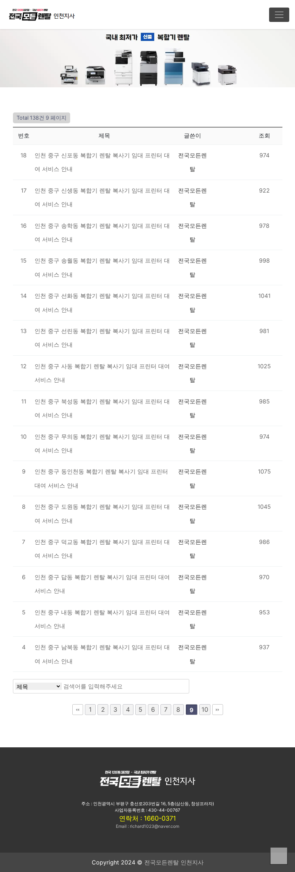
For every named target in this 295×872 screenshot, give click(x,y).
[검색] (180, 686)
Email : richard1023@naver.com (147, 826)
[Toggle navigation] (279, 15)
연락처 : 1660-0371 (147, 818)
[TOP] (279, 856)
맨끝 (217, 709)
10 (204, 709)
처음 (77, 709)
